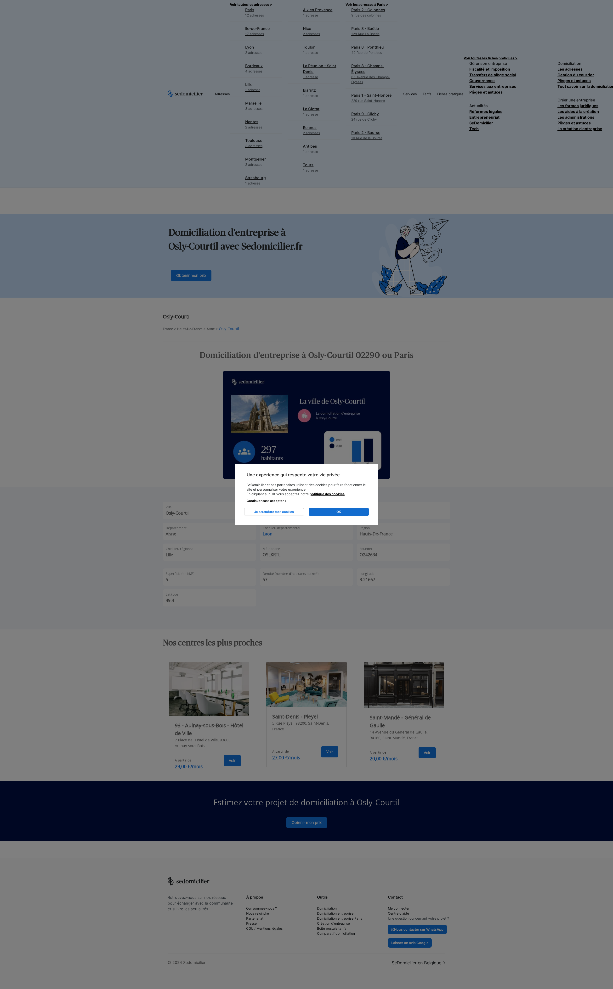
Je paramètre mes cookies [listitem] (274, 512)
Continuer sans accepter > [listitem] (267, 501)
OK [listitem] (338, 512)
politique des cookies (327, 494)
